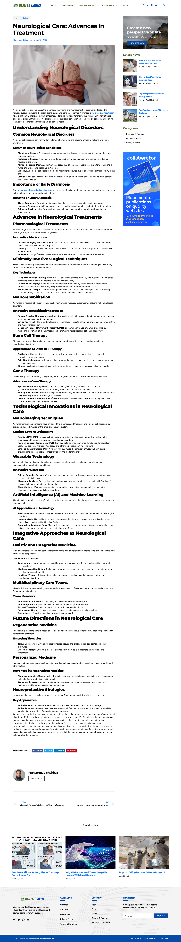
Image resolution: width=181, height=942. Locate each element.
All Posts (36, 778)
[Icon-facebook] (143, 5)
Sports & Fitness (109, 5)
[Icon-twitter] (147, 5)
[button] (164, 5)
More (125, 5)
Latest (53, 5)
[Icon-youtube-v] (156, 5)
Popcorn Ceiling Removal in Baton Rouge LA (142, 872)
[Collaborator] (141, 225)
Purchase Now (137, 43)
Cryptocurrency (87, 5)
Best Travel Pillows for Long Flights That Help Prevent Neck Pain (35, 873)
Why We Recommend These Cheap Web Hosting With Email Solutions (87, 873)
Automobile (67, 5)
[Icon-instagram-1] (152, 5)
